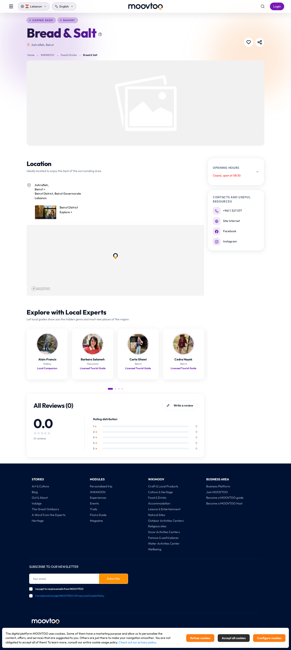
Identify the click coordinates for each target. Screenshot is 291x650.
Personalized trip (101, 486)
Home (30, 55)
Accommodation (159, 503)
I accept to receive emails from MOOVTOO (59, 588)
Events (94, 503)
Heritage (38, 521)
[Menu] (11, 6)
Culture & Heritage (160, 492)
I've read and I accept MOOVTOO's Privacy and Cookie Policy (69, 595)
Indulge (37, 503)
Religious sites (157, 526)
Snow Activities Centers (164, 532)
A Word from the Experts (48, 515)
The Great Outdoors (45, 509)
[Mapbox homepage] (40, 288)
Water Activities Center (164, 543)
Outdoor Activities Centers (166, 521)
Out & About (40, 498)
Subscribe (113, 578)
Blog (35, 492)
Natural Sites (156, 515)
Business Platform (218, 486)
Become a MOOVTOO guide (224, 498)
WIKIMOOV (47, 55)
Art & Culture (40, 486)
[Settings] (263, 6)
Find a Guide (98, 515)
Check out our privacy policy (137, 642)
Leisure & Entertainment (164, 509)
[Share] (259, 42)
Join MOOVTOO (217, 492)
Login (277, 6)
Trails (93, 509)
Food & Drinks (69, 55)
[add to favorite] (248, 42)
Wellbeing (154, 549)
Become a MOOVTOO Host (224, 503)
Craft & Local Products (163, 486)
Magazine (96, 521)
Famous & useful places (163, 538)
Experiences (98, 498)
